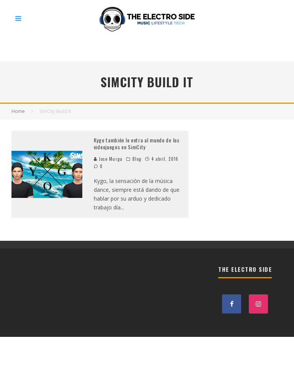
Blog (136, 159)
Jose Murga (109, 159)
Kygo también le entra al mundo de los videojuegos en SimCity (137, 143)
